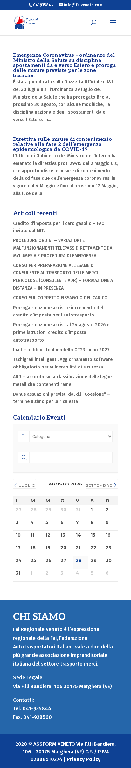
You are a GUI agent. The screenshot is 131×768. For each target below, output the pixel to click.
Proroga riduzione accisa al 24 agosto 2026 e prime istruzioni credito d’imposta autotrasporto (61, 332)
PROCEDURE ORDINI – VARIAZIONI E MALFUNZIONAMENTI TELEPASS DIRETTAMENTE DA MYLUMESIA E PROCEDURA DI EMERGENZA (62, 248)
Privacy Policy (83, 759)
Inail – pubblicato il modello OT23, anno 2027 (61, 350)
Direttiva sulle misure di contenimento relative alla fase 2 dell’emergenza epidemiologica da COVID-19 (62, 144)
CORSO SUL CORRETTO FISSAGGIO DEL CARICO (60, 298)
